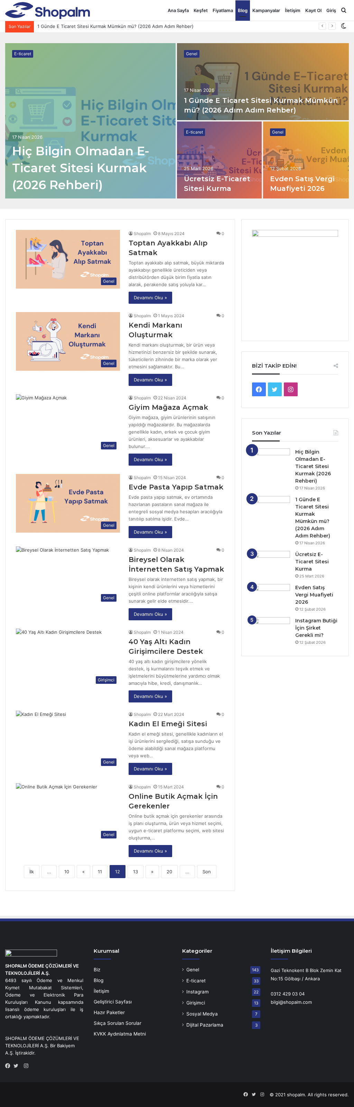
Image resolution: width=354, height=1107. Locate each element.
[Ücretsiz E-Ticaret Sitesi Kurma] (219, 160)
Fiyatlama (223, 10)
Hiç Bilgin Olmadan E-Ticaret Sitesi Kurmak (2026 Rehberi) (80, 168)
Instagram (197, 991)
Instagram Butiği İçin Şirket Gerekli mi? (316, 628)
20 (169, 871)
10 (66, 871)
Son (207, 871)
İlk (31, 871)
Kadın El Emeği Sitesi (168, 724)
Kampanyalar (266, 10)
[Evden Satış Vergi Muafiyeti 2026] (306, 160)
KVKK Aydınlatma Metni (120, 1034)
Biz (97, 969)
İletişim (292, 10)
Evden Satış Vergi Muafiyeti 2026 (314, 594)
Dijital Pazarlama (204, 1025)
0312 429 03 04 (288, 994)
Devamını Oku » (150, 297)
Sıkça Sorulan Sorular (117, 1023)
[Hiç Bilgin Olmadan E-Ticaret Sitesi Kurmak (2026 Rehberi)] (90, 120)
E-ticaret (22, 53)
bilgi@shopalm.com (291, 1002)
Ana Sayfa (178, 10)
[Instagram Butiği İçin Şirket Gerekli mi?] (271, 630)
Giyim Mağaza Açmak (168, 407)
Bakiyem (66, 1045)
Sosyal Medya (202, 1014)
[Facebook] (9, 1066)
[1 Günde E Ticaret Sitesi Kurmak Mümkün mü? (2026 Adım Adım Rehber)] (263, 81)
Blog (243, 10)
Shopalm (142, 233)
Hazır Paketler (109, 1012)
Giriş (331, 10)
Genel (191, 53)
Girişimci (195, 1003)
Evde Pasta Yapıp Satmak (176, 487)
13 (135, 871)
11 (100, 871)
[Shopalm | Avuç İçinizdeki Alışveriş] (47, 10)
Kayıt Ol (313, 10)
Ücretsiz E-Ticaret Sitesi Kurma (70, 26)
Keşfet (201, 10)
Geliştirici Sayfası (113, 1001)
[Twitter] (17, 1066)
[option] (177, 120)
